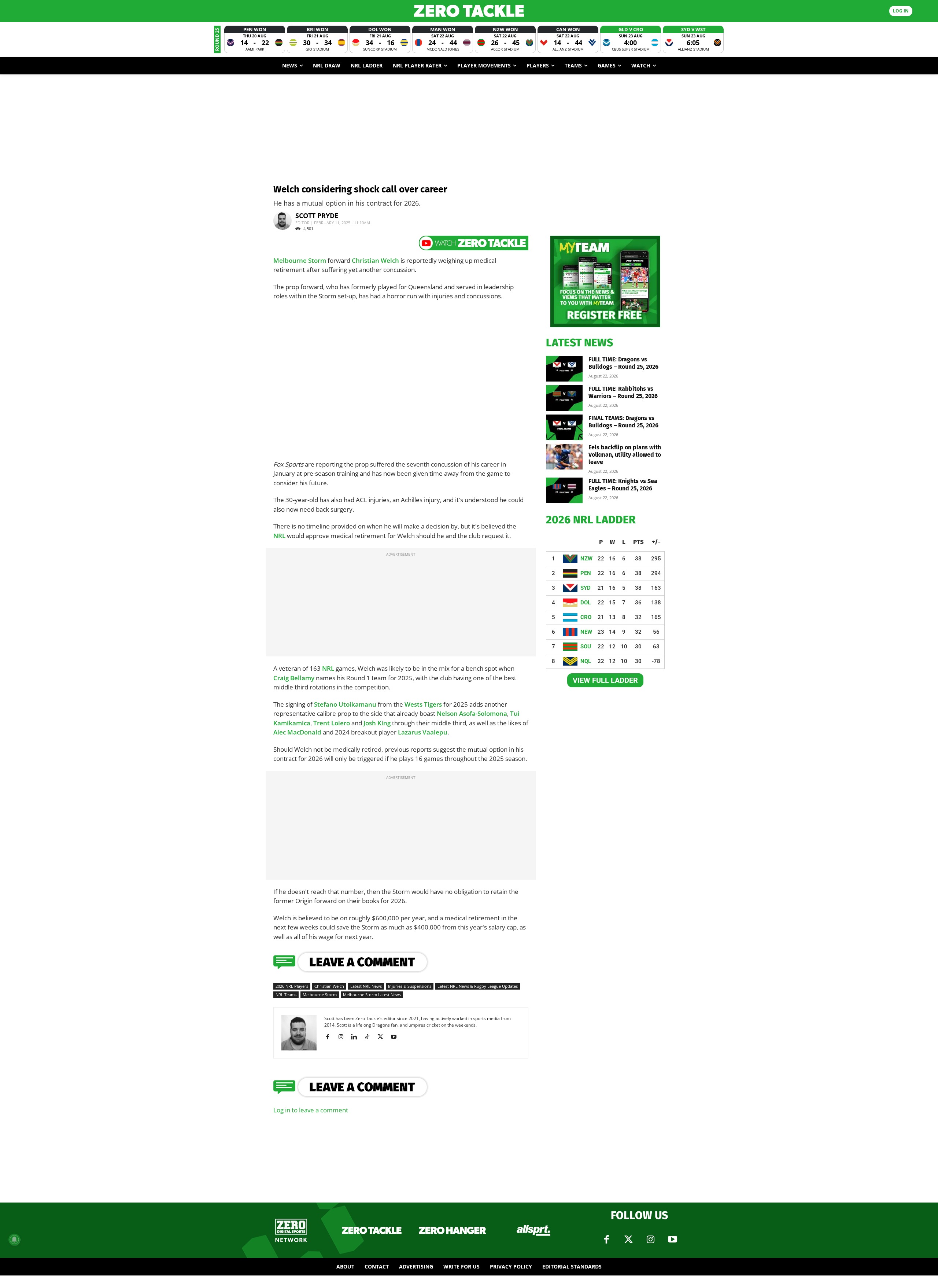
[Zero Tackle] (469, 11)
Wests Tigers (423, 704)
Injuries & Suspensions (409, 986)
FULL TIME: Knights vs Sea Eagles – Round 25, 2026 (622, 485)
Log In (901, 11)
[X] (383, 1036)
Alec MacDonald (297, 732)
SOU (585, 646)
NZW (586, 558)
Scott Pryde (316, 215)
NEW (586, 632)
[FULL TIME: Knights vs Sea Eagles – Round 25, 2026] (564, 490)
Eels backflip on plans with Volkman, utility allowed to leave (624, 454)
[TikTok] (370, 1036)
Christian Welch (375, 260)
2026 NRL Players (292, 986)
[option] (254, 39)
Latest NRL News (366, 986)
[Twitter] (628, 1239)
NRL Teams (286, 994)
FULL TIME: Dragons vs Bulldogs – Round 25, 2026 (623, 363)
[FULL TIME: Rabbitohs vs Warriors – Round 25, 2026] (564, 398)
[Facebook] (330, 1036)
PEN (585, 573)
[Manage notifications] (14, 1239)
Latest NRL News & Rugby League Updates (477, 986)
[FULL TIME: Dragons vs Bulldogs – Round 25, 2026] (564, 369)
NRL (279, 535)
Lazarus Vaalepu (422, 732)
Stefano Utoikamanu (345, 704)
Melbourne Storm (299, 260)
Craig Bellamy (293, 678)
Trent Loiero (331, 723)
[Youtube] (396, 1036)
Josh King (377, 723)
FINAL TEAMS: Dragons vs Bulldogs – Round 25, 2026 (623, 422)
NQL (585, 661)
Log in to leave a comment (310, 1110)
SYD (585, 588)
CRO (585, 617)
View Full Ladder (605, 680)
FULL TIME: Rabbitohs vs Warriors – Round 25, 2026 (623, 392)
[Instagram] (343, 1036)
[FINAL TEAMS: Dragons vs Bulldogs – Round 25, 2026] (564, 427)
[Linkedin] (357, 1036)
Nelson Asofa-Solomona (472, 713)
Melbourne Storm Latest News (372, 994)
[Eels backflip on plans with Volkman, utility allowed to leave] (564, 457)
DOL (585, 602)
